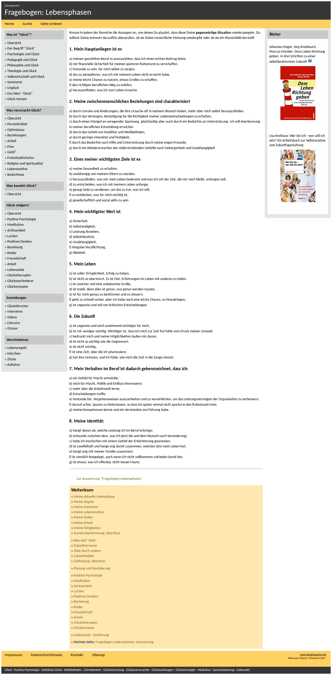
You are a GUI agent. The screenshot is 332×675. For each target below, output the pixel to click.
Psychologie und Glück (23, 54)
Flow (10, 147)
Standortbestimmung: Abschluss (97, 533)
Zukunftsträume (85, 546)
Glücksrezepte (84, 628)
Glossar (12, 329)
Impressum (13, 655)
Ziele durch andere (87, 551)
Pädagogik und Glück (22, 60)
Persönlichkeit (17, 124)
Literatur (13, 323)
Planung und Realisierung (92, 569)
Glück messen (17, 99)
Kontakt (77, 655)
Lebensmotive (17, 169)
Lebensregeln (17, 348)
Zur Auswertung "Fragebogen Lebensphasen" (109, 479)
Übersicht (14, 43)
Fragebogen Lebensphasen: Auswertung (124, 642)
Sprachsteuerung (223, 670)
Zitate (11, 359)
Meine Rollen (83, 517)
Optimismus (15, 130)
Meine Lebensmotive (89, 512)
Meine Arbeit (83, 523)
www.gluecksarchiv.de (313, 654)
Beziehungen (16, 135)
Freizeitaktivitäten (20, 158)
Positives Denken (86, 597)
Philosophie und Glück (23, 65)
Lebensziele (15, 270)
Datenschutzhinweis (46, 655)
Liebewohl (243, 670)
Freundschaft (83, 612)
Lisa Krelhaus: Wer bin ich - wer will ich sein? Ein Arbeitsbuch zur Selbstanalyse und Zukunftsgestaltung (297, 140)
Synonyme (14, 82)
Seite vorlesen (51, 24)
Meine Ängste (84, 502)
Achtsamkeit (83, 586)
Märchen (13, 354)
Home (9, 24)
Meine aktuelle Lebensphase (94, 497)
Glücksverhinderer (20, 281)
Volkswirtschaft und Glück (25, 77)
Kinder (78, 607)
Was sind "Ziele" (85, 541)
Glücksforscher (18, 306)
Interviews (15, 312)
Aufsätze (13, 365)
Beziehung (81, 602)
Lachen (79, 591)
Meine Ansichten (86, 507)
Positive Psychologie (88, 576)
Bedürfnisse (15, 175)
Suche (27, 24)
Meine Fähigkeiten (87, 528)
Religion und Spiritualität (25, 164)
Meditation (82, 581)
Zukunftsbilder (84, 556)
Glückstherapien (85, 623)
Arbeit (78, 618)
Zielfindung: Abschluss (89, 561)
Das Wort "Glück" (20, 94)
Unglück (13, 88)
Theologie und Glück (22, 71)
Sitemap (98, 655)
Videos (12, 317)
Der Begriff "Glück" (21, 49)
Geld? (11, 152)
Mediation (204, 670)
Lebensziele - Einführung (91, 635)
